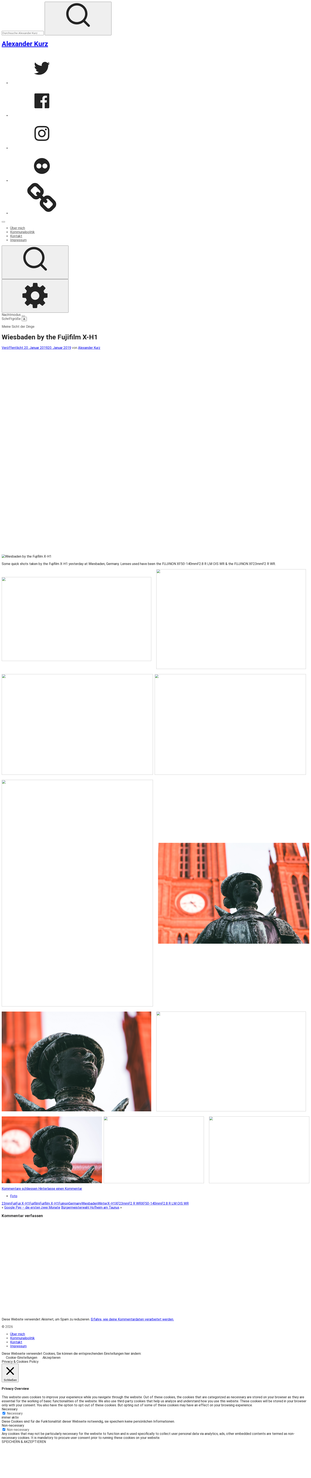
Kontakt (16, 236)
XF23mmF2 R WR (128, 1203)
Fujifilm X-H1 (49, 1203)
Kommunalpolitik (22, 232)
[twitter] (42, 83)
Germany (75, 1203)
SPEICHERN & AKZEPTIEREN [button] (24, 1442)
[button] (76, 619)
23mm (6, 1203)
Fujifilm (34, 1203)
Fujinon (63, 1203)
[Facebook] (42, 116)
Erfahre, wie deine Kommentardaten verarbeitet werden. (132, 1319)
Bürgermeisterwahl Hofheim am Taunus (90, 1207)
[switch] (23, 316)
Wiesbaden (89, 1203)
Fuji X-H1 (22, 1203)
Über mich (17, 228)
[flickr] (42, 181)
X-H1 (111, 1203)
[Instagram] (42, 148)
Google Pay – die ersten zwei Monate (32, 1207)
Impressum (18, 240)
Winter (102, 1203)
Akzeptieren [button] (52, 1358)
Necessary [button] (10, 1409)
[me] (42, 213)
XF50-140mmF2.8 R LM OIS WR (165, 1203)
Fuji (13, 1203)
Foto (13, 1196)
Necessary (15, 1413)
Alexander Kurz (25, 44)
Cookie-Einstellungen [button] (21, 1358)
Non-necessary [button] (13, 1425)
